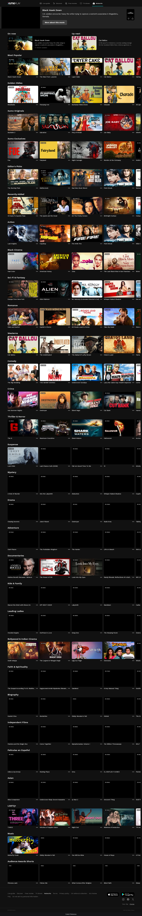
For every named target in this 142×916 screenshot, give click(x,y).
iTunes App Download (113, 895)
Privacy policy (64, 893)
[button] (54, 22)
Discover (59, 3)
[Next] (134, 66)
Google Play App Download (127, 895)
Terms (55, 893)
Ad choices (93, 893)
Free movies (72, 3)
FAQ (9, 896)
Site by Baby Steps (128, 910)
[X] (132, 899)
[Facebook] (128, 899)
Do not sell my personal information (25, 896)
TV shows (86, 3)
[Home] (14, 3)
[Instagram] (123, 899)
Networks (99, 3)
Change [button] (132, 904)
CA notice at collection (79, 893)
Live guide (46, 3)
